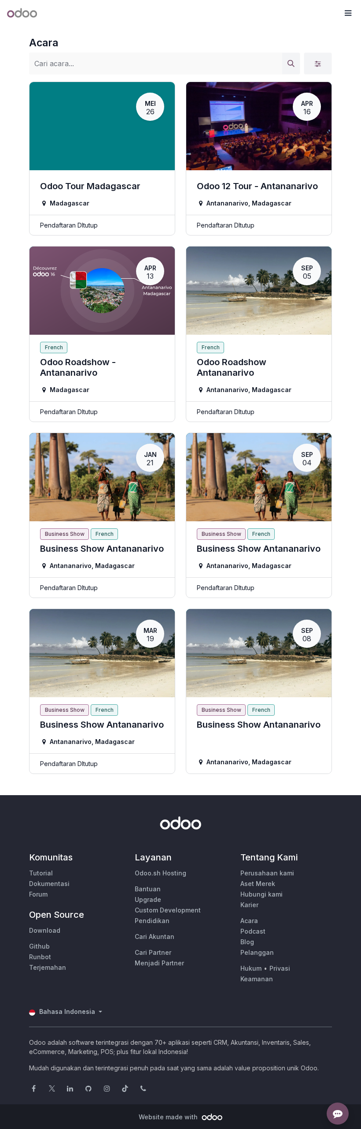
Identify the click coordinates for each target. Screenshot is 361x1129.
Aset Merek (257, 883)
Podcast (252, 931)
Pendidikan (152, 920)
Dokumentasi (49, 883)
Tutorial (41, 873)
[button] (348, 13)
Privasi (279, 968)
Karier (249, 904)
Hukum (251, 968)
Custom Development (168, 910)
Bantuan (148, 889)
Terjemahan (47, 967)
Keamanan (256, 979)
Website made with (169, 1117)
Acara (249, 920)
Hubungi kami (261, 894)
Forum (38, 894)
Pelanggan (257, 952)
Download (44, 930)
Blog (247, 942)
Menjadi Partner (159, 963)
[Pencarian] (291, 63)
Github (39, 946)
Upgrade (148, 899)
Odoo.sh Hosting (160, 873)
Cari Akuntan (154, 936)
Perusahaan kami (267, 873)
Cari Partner (153, 952)
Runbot (40, 957)
